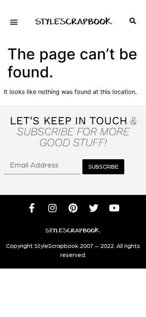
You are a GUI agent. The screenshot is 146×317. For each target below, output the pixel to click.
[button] (133, 21)
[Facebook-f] (31, 208)
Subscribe (103, 167)
